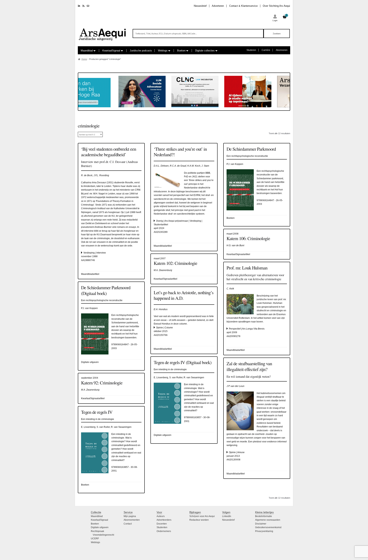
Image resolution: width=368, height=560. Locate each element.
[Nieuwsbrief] (88, 6)
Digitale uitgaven (99, 527)
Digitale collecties (205, 50)
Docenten (162, 523)
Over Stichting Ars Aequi (276, 5)
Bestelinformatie (263, 516)
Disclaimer (260, 523)
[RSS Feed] (83, 6)
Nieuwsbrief (200, 5)
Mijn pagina (130, 516)
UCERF (95, 538)
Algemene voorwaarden (267, 520)
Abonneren (282, 50)
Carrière (266, 50)
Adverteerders (164, 520)
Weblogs (163, 50)
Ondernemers (164, 531)
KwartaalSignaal (111, 50)
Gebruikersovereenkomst (268, 527)
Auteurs (161, 516)
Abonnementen (132, 520)
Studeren (251, 50)
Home (84, 59)
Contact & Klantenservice (243, 5)
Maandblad (87, 50)
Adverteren (218, 5)
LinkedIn (226, 516)
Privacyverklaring (264, 531)
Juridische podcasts (141, 50)
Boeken (181, 50)
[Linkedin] (79, 6)
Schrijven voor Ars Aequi (202, 516)
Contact (128, 523)
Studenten (162, 527)
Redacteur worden (199, 520)
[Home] (102, 32)
